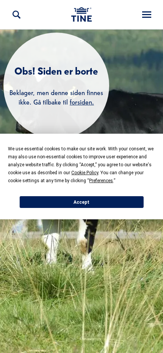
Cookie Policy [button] (84, 172)
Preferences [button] (101, 180)
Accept (81, 202)
